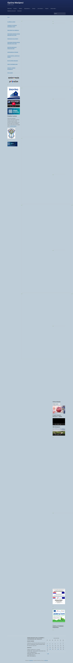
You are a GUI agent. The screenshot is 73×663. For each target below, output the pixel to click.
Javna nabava (40, 8)
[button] (59, 422)
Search (64, 14)
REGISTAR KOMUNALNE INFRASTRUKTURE (11, 48)
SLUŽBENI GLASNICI (11, 21)
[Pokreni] (8, 106)
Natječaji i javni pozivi (11, 10)
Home (8, 17)
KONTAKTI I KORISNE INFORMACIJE (11, 68)
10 (47, 645)
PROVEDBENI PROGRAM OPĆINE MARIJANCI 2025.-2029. (13, 43)
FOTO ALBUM (10, 72)
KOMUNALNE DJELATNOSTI (12, 38)
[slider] (58, 424)
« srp (48, 653)
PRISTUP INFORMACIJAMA (12, 64)
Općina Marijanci (15, 2)
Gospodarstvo (27, 8)
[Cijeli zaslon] (18, 106)
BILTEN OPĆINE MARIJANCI (12, 60)
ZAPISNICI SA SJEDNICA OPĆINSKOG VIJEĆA (12, 26)
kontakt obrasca (13, 126)
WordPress (31, 660)
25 (50, 649)
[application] (13, 103)
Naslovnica (9, 8)
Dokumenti (19, 10)
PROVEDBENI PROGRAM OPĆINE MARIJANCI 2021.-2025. (13, 34)
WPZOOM (46, 660)
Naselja (20, 8)
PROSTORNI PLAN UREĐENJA (13, 30)
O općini (14, 8)
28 (58, 649)
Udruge (33, 8)
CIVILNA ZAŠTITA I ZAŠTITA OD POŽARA (13, 56)
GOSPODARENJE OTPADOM (12, 52)
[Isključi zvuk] (16, 106)
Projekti (46, 8)
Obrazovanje (53, 8)
